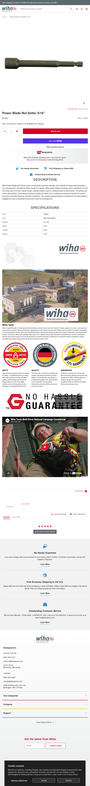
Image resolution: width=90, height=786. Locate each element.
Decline (69, 780)
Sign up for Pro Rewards (36, 159)
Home (4, 17)
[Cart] (87, 9)
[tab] (59, 514)
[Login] (82, 9)
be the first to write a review (45, 532)
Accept (44, 780)
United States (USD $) (44, 722)
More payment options (55, 146)
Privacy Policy (72, 774)
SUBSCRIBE (56, 746)
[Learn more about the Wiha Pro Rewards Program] (45, 152)
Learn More (45, 564)
